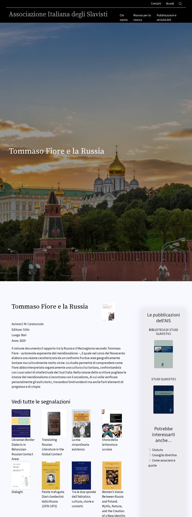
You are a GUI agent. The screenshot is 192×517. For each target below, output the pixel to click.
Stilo (26, 330)
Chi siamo (124, 17)
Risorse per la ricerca (142, 17)
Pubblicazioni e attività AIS (166, 17)
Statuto (157, 450)
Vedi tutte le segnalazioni (41, 401)
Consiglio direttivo (164, 455)
